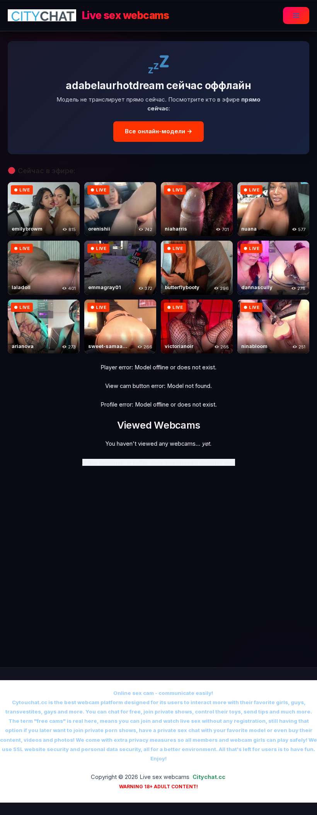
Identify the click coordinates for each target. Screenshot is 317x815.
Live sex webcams (125, 15)
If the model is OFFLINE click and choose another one (158, 462)
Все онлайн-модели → (158, 131)
